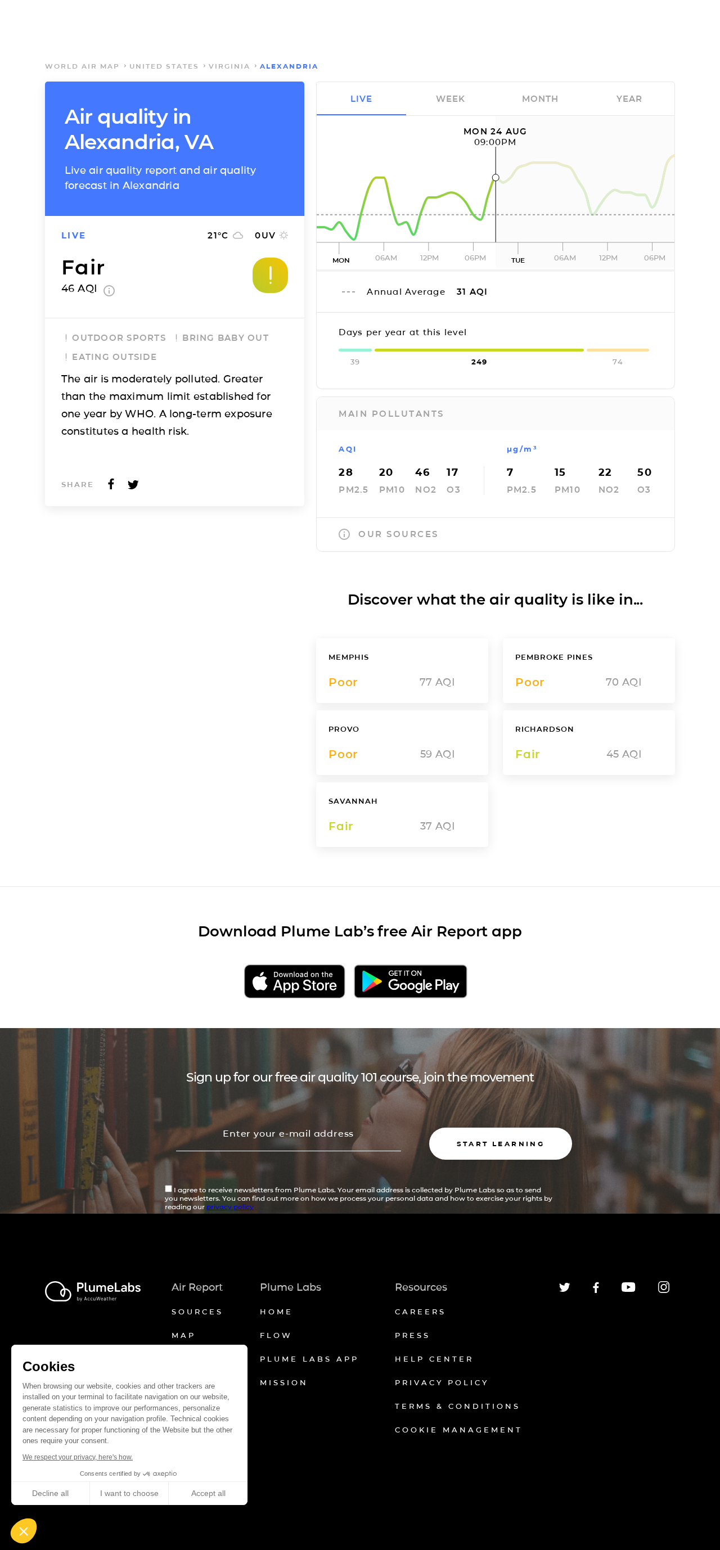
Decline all (50, 1493)
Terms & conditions (457, 1406)
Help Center (434, 1358)
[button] (23, 1530)
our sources (398, 534)
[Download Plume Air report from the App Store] (294, 982)
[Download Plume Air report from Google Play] (410, 982)
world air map (82, 66)
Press (412, 1335)
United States (164, 66)
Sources (197, 1311)
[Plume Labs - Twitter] (564, 1290)
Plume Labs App (309, 1358)
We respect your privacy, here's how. (77, 1457)
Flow (276, 1335)
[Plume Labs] (93, 1292)
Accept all (208, 1493)
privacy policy (230, 1206)
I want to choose (129, 1493)
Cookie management (459, 1429)
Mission (284, 1382)
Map (184, 1335)
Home (276, 1311)
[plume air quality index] (109, 293)
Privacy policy (442, 1382)
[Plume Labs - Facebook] (596, 1291)
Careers (420, 1311)
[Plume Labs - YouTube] (629, 1290)
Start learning (501, 1143)
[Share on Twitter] (133, 487)
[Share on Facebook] (111, 487)
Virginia (229, 66)
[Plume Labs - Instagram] (663, 1291)
